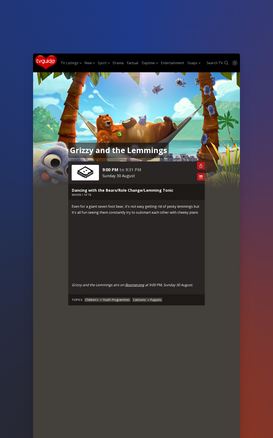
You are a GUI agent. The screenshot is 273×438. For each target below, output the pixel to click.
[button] (201, 165)
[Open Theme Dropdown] (234, 62)
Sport (102, 63)
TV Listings (69, 63)
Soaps (192, 63)
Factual (132, 63)
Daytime (148, 63)
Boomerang (134, 285)
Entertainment (172, 63)
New (88, 63)
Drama (118, 63)
